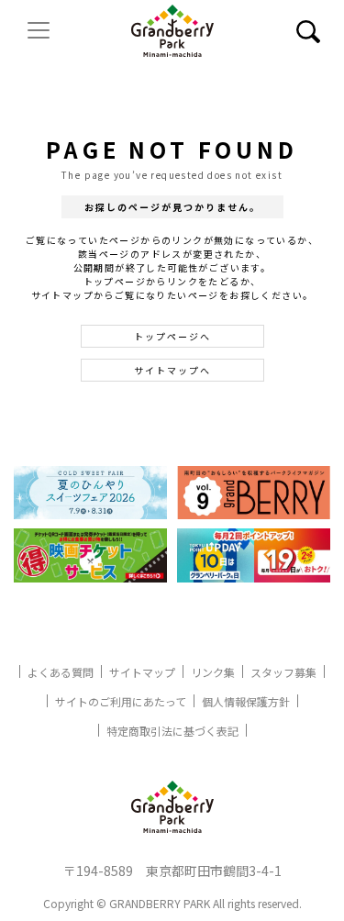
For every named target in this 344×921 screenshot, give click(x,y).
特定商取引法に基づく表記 (172, 730)
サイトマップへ (172, 370)
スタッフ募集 (283, 672)
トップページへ (172, 336)
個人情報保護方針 (246, 701)
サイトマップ (142, 672)
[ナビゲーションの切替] (38, 30)
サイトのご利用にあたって (120, 701)
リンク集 (213, 672)
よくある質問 (61, 672)
